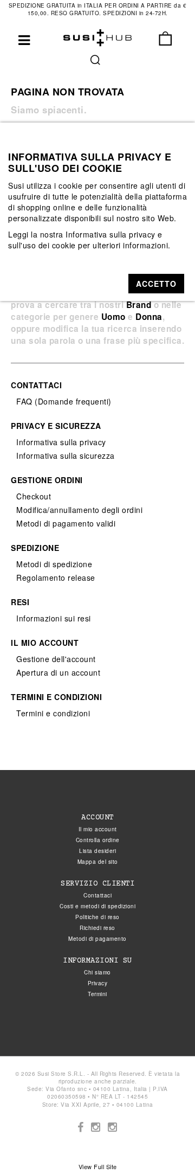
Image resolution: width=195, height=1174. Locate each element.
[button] (156, 283)
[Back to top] (164, 1143)
